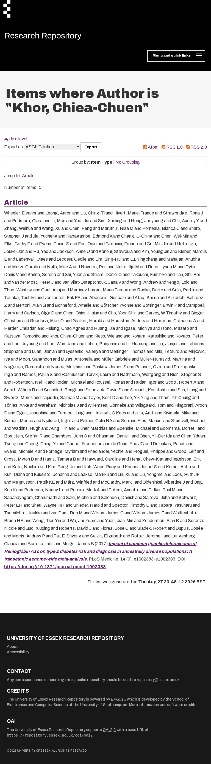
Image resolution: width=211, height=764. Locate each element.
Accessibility (18, 652)
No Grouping (127, 162)
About (12, 647)
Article (28, 175)
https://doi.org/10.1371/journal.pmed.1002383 (55, 566)
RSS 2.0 (198, 147)
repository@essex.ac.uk (158, 680)
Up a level (18, 138)
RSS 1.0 (174, 147)
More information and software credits (162, 705)
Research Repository (42, 35)
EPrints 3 (118, 699)
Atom (153, 147)
